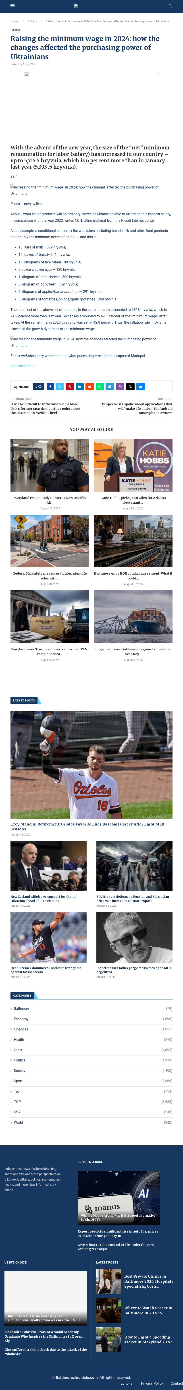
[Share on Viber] (120, 386)
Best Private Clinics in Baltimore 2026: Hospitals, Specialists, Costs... (149, 1281)
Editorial (127, 1383)
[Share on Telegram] (110, 386)
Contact (177, 1383)
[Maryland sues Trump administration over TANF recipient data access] (49, 616)
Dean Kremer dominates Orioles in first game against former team (45, 970)
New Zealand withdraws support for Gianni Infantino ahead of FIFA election (43, 899)
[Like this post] (40, 386)
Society (93, 1071)
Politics (32, 21)
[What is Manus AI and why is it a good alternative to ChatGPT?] (119, 1198)
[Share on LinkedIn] (80, 386)
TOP (93, 1102)
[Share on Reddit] (89, 386)
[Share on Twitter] (60, 386)
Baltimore (93, 1008)
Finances (93, 1029)
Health (93, 1040)
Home (14, 21)
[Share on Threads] (130, 386)
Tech (93, 1091)
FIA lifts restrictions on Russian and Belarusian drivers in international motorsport (132, 899)
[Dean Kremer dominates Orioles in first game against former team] (48, 937)
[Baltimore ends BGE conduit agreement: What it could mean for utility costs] (133, 541)
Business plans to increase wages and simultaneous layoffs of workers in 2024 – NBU (44, 1318)
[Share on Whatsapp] (100, 386)
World (93, 1122)
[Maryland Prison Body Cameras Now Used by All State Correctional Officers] (49, 465)
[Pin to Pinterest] (70, 386)
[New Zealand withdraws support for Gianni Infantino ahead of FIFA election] (48, 866)
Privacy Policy (152, 1383)
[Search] (170, 6)
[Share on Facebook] (50, 386)
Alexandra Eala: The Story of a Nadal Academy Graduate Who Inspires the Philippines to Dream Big (43, 1336)
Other (93, 1050)
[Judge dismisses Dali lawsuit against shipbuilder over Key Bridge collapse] (133, 616)
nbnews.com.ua (22, 366)
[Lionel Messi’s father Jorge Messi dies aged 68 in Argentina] (134, 937)
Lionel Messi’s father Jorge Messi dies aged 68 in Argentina (134, 970)
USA (93, 1112)
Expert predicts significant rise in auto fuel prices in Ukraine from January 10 (118, 1233)
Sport (93, 1081)
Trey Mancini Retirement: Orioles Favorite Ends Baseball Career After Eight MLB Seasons (87, 826)
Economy (93, 1019)
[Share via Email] (140, 386)
